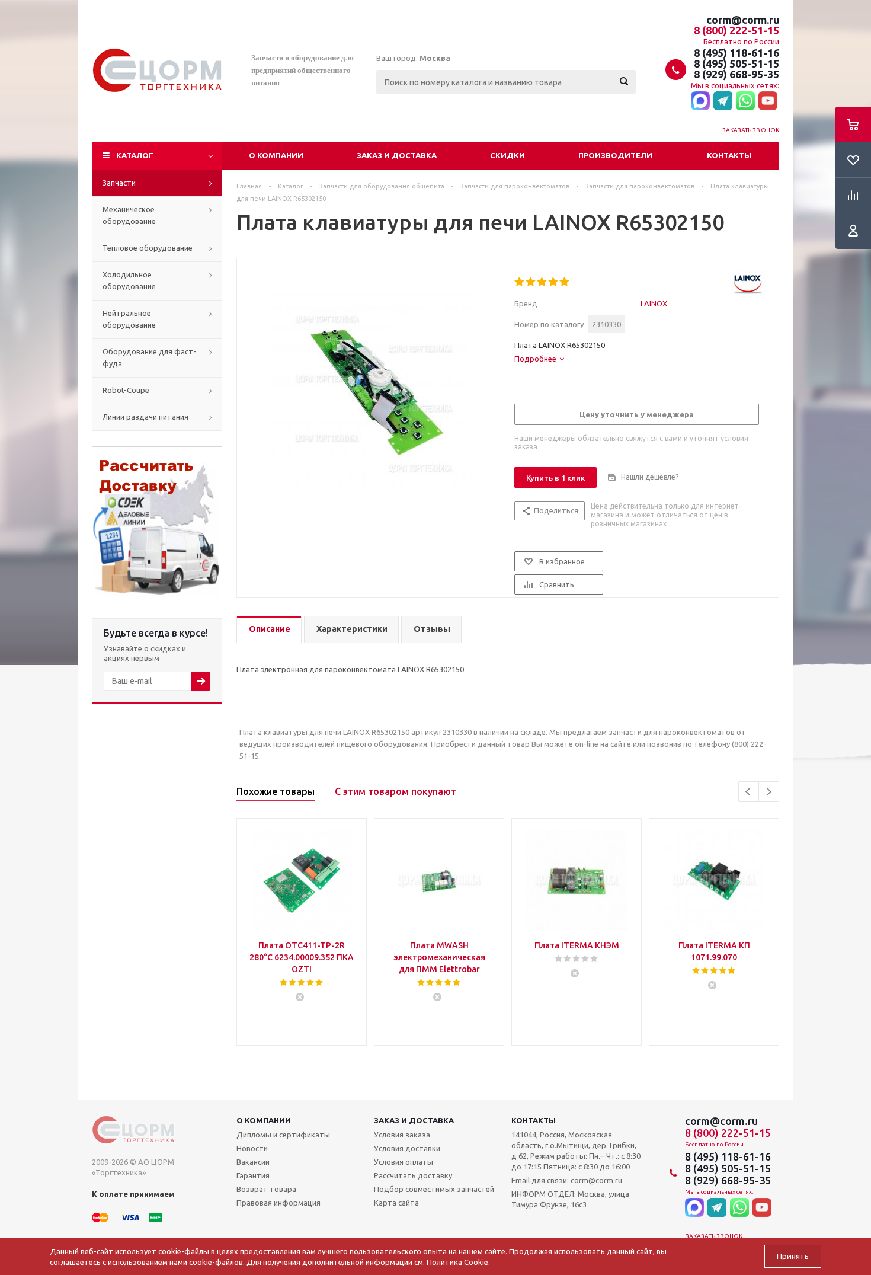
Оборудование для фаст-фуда (149, 357)
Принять (793, 1256)
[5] (565, 282)
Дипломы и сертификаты (283, 1134)
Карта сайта (396, 1203)
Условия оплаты (403, 1162)
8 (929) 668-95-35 (736, 74)
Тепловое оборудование (148, 248)
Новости (252, 1148)
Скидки (507, 155)
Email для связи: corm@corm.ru (566, 1180)
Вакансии (253, 1162)
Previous (748, 791)
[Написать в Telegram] (722, 101)
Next (769, 791)
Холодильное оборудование (129, 280)
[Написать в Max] (700, 101)
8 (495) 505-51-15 (736, 63)
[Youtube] (767, 101)
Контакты (729, 155)
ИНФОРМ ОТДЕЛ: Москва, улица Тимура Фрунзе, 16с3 (570, 1199)
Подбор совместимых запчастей (434, 1189)
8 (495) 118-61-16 (736, 52)
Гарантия (253, 1175)
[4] (553, 282)
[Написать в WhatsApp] (745, 101)
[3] (542, 282)
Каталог (134, 155)
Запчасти (119, 182)
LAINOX (654, 303)
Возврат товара (266, 1189)
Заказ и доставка (397, 155)
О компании (276, 155)
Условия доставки (407, 1148)
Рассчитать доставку (413, 1175)
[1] (520, 282)
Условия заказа (402, 1134)
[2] (531, 282)
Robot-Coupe (126, 390)
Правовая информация (278, 1203)
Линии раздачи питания (145, 417)
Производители (615, 155)
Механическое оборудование (129, 215)
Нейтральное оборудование (129, 319)
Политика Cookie (457, 1262)
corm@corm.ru (742, 19)
